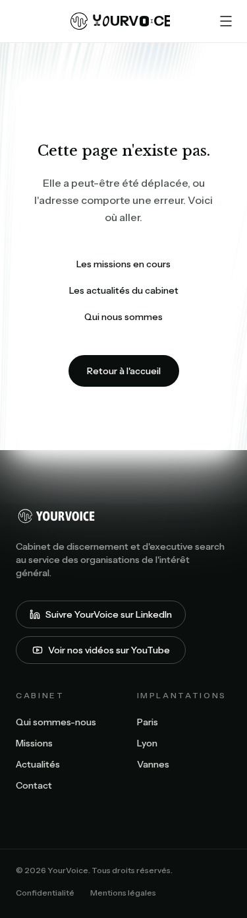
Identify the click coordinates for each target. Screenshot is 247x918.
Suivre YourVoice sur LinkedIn (108, 614)
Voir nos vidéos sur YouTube (109, 650)
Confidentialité (45, 893)
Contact (34, 785)
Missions (34, 743)
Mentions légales (123, 893)
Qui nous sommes (123, 317)
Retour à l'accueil (124, 371)
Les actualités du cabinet (123, 290)
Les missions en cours (123, 264)
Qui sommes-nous (56, 722)
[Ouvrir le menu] (225, 21)
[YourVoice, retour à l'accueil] (123, 516)
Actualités (38, 764)
